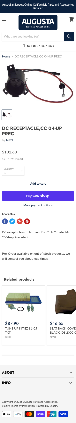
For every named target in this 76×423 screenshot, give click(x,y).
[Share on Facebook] (5, 221)
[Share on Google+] (20, 221)
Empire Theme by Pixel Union (18, 405)
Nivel (9, 140)
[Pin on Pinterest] (27, 221)
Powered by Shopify (47, 405)
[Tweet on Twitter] (12, 221)
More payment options (38, 205)
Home (6, 56)
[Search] (69, 36)
